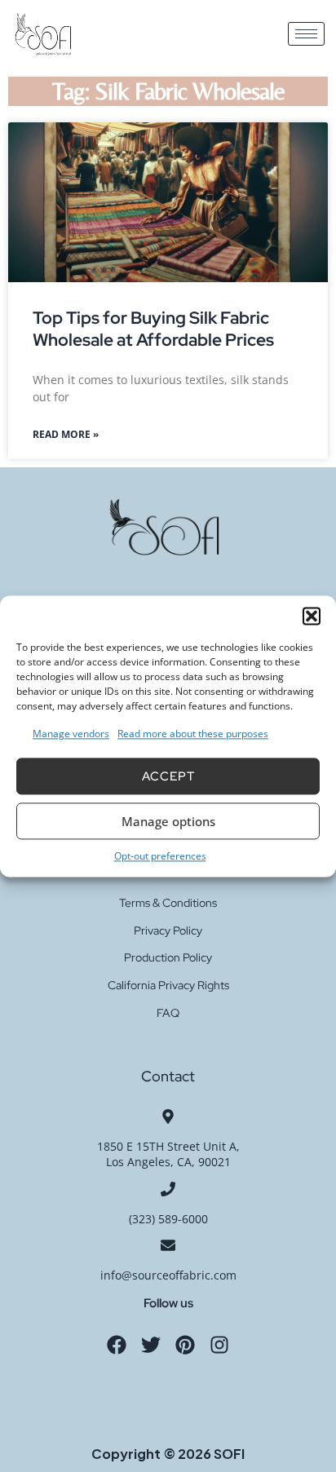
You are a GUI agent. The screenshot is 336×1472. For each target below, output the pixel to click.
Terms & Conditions (168, 902)
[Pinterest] (185, 1345)
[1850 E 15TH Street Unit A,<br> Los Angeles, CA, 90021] (168, 1116)
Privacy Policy (168, 930)
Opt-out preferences (160, 857)
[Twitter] (151, 1345)
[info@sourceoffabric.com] (168, 1245)
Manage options (168, 821)
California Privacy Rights (168, 985)
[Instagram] (219, 1345)
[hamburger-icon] (306, 34)
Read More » (66, 434)
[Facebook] (116, 1345)
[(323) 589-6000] (168, 1189)
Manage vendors (71, 733)
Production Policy (168, 957)
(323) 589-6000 (168, 1219)
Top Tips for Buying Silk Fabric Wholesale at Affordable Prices (153, 329)
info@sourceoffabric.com (168, 1275)
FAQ (168, 1013)
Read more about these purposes (192, 733)
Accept (168, 776)
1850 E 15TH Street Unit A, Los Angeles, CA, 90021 (168, 1154)
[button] (311, 616)
